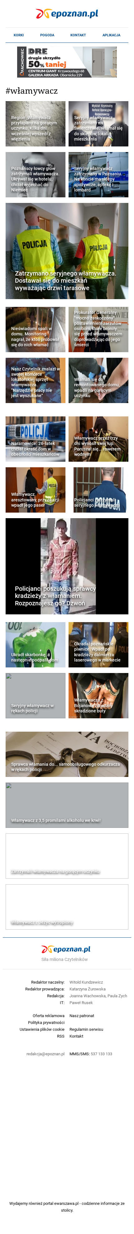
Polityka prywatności (46, 1022)
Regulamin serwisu (86, 1029)
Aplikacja (111, 35)
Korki (19, 35)
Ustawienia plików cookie (42, 1029)
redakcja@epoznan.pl (45, 1053)
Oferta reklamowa (49, 1015)
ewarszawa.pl (66, 1203)
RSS (61, 1036)
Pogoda (47, 35)
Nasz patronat (81, 1015)
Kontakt (78, 35)
